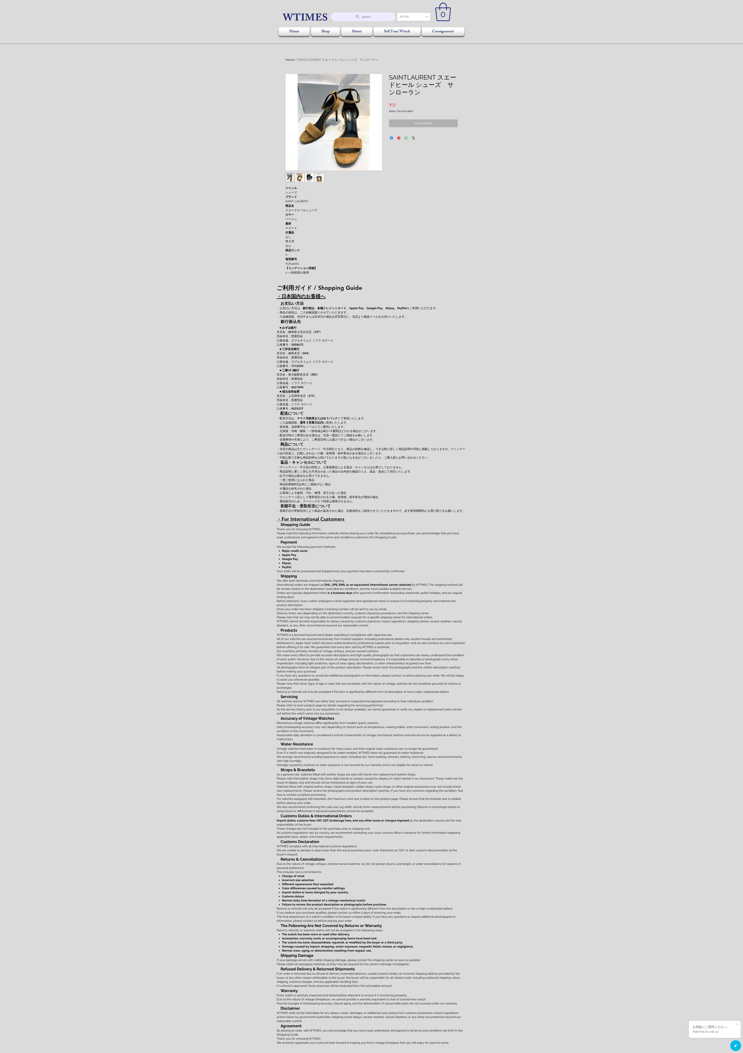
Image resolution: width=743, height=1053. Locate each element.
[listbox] (414, 16)
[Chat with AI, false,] (735, 1045)
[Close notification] (737, 1024)
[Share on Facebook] (391, 138)
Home (289, 60)
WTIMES (305, 19)
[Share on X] (413, 138)
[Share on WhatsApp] (406, 138)
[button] (414, 16)
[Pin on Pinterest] (398, 138)
